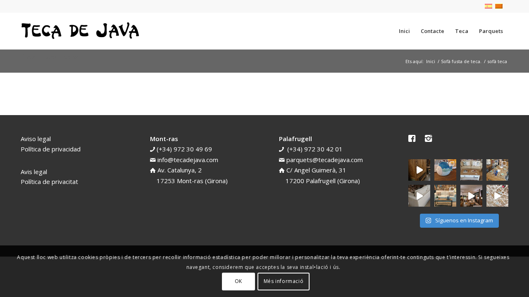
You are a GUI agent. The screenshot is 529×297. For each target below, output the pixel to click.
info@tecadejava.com (187, 160)
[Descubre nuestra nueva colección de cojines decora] (471, 170)
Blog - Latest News (50, 56)
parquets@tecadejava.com (324, 160)
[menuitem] (404, 31)
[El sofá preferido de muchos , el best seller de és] (445, 196)
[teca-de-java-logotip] (83, 31)
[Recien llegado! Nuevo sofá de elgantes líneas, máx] (419, 196)
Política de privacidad (51, 149)
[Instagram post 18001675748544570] (419, 170)
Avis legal (34, 171)
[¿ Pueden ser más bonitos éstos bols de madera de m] (497, 170)
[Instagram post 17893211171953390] (471, 196)
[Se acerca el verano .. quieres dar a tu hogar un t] (445, 170)
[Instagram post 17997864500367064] (497, 196)
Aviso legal (36, 138)
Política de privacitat (49, 181)
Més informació (283, 281)
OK (238, 281)
